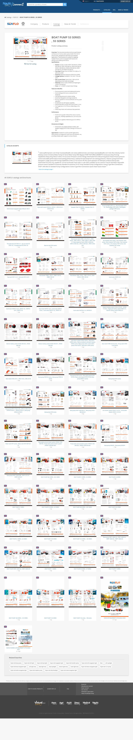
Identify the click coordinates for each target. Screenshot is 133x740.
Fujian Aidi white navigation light (18, 670)
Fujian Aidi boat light (42, 663)
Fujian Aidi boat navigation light (18, 666)
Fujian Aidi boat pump (15, 663)
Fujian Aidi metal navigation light (69, 670)
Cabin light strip (74, 666)
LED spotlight (108, 663)
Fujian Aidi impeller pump (35, 670)
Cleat (101, 663)
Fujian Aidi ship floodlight (51, 670)
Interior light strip (63, 666)
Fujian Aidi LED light (29, 663)
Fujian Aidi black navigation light (89, 666)
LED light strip (32, 666)
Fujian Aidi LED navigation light (89, 663)
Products (96, 10)
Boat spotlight (52, 666)
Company (34, 24)
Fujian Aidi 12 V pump (105, 666)
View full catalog (31, 64)
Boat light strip (42, 666)
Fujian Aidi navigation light (56, 663)
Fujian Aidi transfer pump (72, 663)
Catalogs (107, 10)
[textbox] (45, 4)
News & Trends (123, 10)
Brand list (83, 684)
